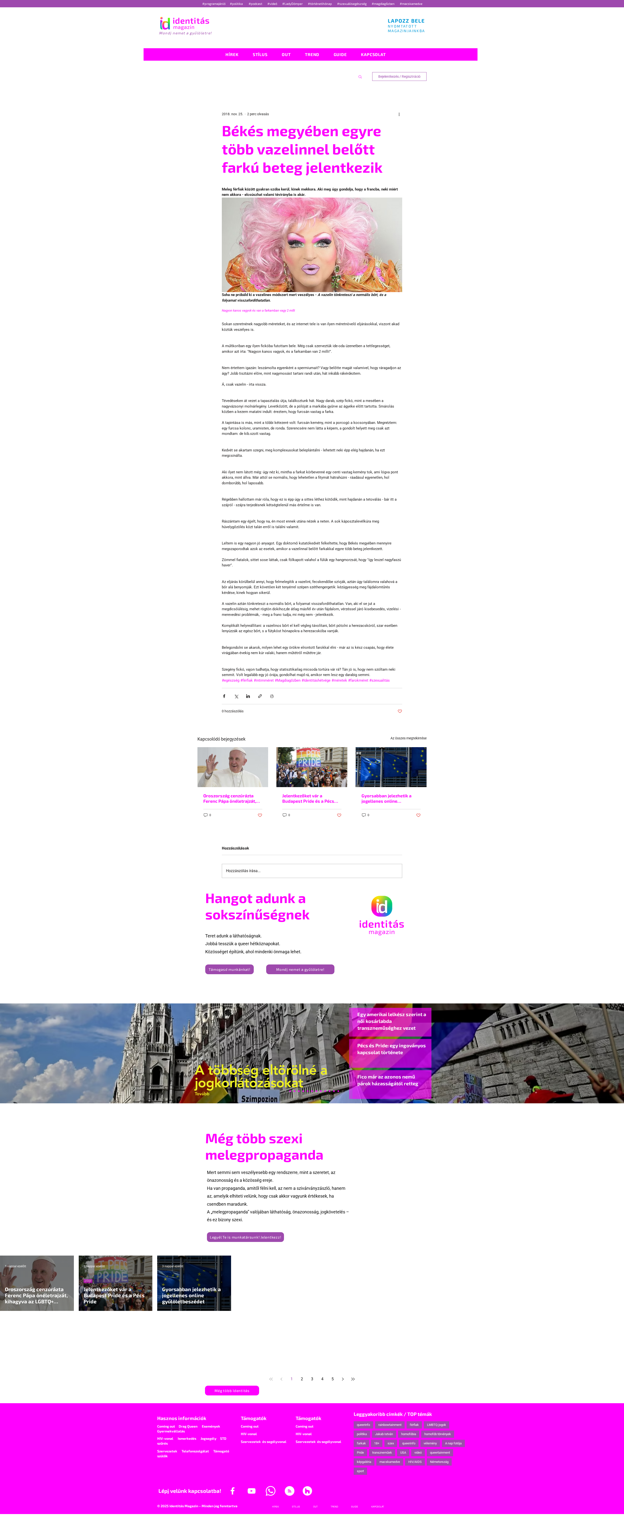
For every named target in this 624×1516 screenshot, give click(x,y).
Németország (439, 1462)
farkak (361, 1443)
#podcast (256, 4)
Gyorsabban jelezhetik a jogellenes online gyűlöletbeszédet (386, 798)
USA (403, 1452)
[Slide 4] (329, 1091)
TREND (481, 1281)
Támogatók (253, 1418)
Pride (360, 1452)
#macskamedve (411, 4)
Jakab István (384, 1434)
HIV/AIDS (415, 1462)
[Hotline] (294, 1091)
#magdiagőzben (383, 4)
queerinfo (363, 1425)
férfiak (414, 1425)
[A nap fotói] (312, 1091)
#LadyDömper (292, 4)
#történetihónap (320, 4)
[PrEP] (303, 1091)
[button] (360, 76)
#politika (237, 4)
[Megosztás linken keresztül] (260, 696)
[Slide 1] (285, 1091)
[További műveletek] (399, 114)
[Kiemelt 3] (316, 1091)
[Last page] (353, 1379)
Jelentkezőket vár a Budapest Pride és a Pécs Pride (308, 798)
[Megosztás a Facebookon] (224, 696)
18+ (376, 1443)
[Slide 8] (307, 1091)
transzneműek (382, 1452)
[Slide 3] (321, 1091)
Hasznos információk (181, 1418)
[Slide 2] (325, 1091)
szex (391, 1443)
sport (360, 1471)
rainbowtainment (389, 1425)
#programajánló (215, 4)
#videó (272, 4)
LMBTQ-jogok (436, 1425)
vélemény (430, 1443)
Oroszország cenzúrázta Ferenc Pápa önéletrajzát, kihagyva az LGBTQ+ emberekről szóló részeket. (231, 798)
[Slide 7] (290, 1091)
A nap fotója (453, 1443)
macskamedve (390, 1462)
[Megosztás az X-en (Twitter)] (236, 696)
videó (418, 1452)
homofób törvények (437, 1434)
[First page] (271, 1379)
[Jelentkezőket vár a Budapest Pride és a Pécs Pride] (311, 767)
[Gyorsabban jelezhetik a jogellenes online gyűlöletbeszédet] (391, 767)
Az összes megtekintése (408, 738)
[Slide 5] (334, 1091)
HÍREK (88, 1281)
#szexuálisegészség (352, 4)
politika (362, 1434)
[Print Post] (272, 696)
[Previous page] (281, 1379)
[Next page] (342, 1379)
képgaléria (364, 1462)
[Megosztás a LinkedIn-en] (248, 696)
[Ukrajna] (299, 1091)
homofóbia (408, 1434)
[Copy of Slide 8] (338, 1091)
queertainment (440, 1452)
